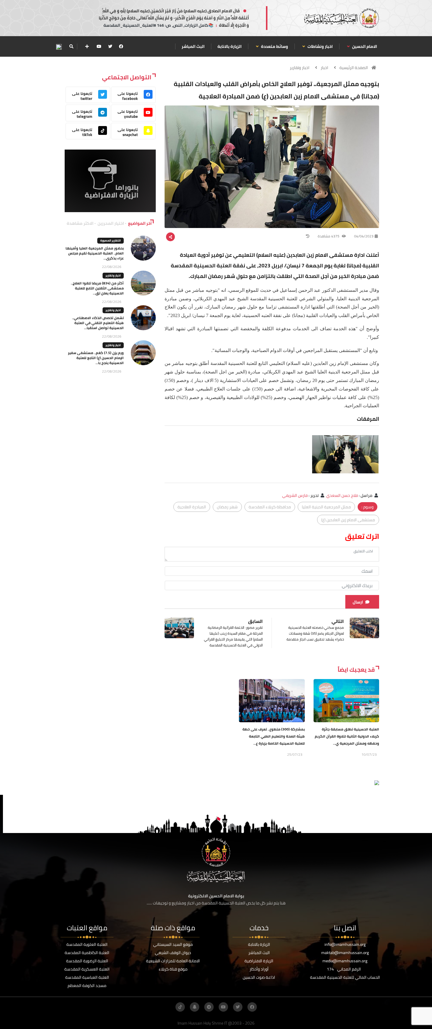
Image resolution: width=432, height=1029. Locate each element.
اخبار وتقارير (299, 67)
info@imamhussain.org (345, 944)
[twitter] (110, 46)
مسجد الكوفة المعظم (87, 985)
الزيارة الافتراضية (259, 961)
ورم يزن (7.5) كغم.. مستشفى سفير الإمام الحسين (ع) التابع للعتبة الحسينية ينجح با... (96, 357)
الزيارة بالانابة (229, 46)
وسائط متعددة (274, 46)
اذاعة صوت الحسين (259, 977)
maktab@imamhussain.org (345, 952)
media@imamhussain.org (344, 961)
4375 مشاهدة (329, 236)
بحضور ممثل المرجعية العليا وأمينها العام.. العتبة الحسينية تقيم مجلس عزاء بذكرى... (95, 253)
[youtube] (99, 46)
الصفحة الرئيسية (353, 67)
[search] (71, 46)
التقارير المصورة (110, 240)
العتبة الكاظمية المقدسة (87, 952)
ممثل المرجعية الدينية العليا (326, 507)
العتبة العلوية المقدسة (87, 944)
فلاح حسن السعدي (342, 495)
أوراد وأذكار (259, 969)
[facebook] (121, 46)
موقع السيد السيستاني (173, 944)
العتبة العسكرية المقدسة (87, 969)
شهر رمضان (227, 507)
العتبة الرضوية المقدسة (87, 961)
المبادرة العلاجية (192, 507)
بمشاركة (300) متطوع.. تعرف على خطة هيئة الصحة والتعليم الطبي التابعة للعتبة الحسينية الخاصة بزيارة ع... (273, 736)
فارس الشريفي (295, 495)
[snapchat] (194, 1007)
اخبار (324, 67)
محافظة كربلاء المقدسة (270, 507)
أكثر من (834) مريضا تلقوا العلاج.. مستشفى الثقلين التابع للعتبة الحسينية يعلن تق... (97, 288)
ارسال (358, 602)
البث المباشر (193, 46)
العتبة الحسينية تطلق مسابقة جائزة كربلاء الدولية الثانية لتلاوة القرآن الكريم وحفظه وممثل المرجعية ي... (347, 736)
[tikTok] (180, 1007)
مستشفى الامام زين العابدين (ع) (348, 520)
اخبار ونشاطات (320, 46)
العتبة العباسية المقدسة (87, 977)
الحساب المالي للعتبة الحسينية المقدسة (345, 977)
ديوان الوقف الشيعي (173, 952)
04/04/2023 (364, 236)
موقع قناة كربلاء (173, 969)
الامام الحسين (364, 46)
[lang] (59, 46)
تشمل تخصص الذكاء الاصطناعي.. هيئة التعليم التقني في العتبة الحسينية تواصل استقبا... (98, 322)
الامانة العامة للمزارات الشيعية (173, 961)
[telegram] (209, 1007)
